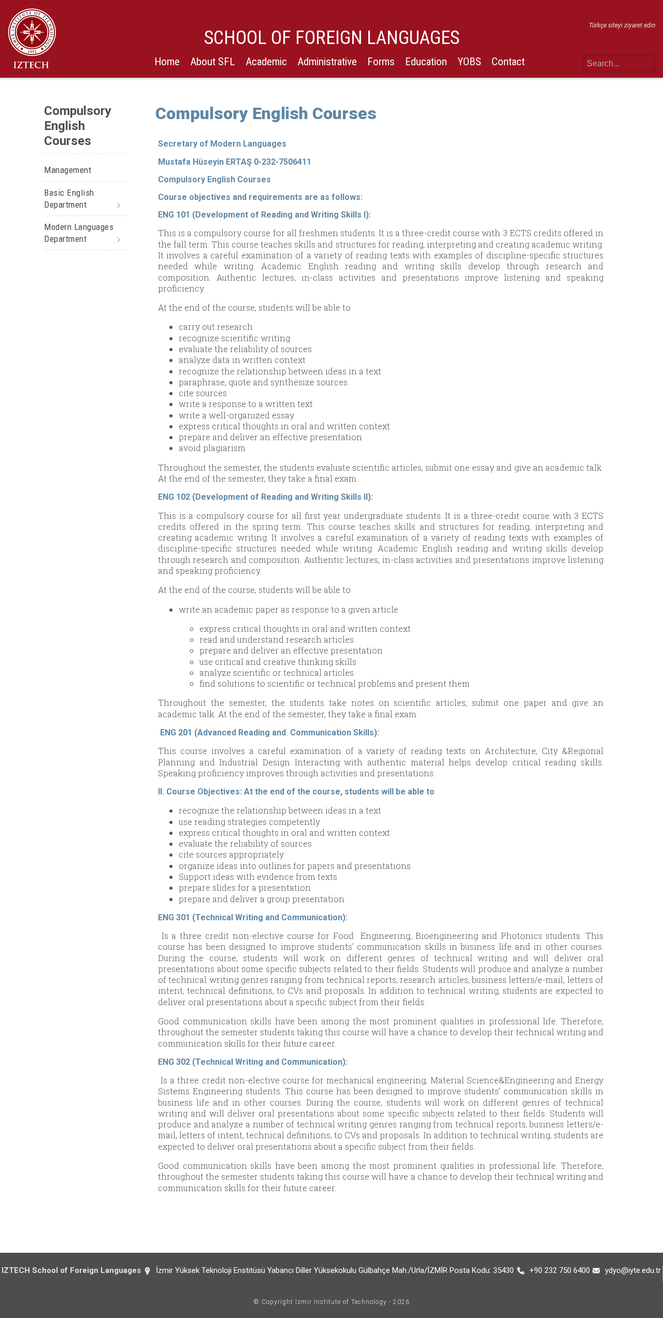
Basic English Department (69, 198)
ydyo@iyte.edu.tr (633, 1270)
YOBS (469, 61)
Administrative (327, 61)
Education (426, 61)
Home (167, 61)
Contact (508, 61)
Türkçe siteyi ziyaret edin (622, 25)
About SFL (212, 61)
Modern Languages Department (78, 233)
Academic (266, 61)
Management (67, 170)
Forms (381, 61)
